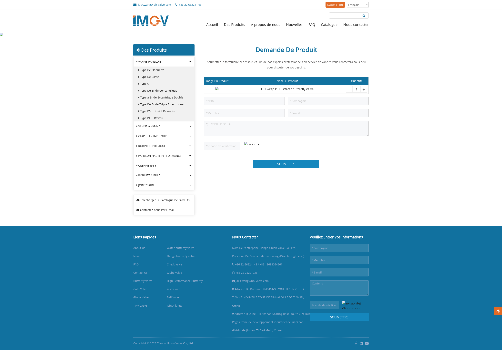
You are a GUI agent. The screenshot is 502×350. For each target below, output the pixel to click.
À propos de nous (265, 24)
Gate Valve (140, 289)
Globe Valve (141, 297)
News (137, 256)
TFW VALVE (140, 305)
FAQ (311, 24)
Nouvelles (294, 24)
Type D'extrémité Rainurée (157, 111)
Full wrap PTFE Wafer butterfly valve (287, 89)
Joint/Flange (174, 305)
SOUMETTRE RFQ (335, 5)
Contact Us (140, 272)
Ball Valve (173, 297)
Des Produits (234, 24)
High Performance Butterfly (185, 281)
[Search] (364, 15)
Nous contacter (356, 24)
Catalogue (329, 24)
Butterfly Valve (142, 281)
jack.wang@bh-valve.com (153, 4)
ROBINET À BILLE (148, 175)
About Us (139, 248)
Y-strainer (173, 289)
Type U (144, 84)
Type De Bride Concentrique (158, 90)
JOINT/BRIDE (146, 185)
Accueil (212, 24)
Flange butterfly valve (181, 256)
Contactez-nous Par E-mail (157, 210)
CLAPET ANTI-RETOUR (152, 136)
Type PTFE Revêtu (151, 118)
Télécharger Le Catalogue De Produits (164, 200)
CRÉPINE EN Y (146, 165)
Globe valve (174, 272)
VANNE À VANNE (148, 126)
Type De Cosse (149, 77)
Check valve (174, 264)
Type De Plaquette (151, 70)
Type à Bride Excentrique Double (161, 97)
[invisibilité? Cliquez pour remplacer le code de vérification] (355, 305)
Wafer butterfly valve (180, 248)
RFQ (148, 41)
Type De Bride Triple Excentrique (161, 104)
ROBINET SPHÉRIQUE (151, 146)
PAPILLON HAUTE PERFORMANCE (159, 156)
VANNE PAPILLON (149, 61)
